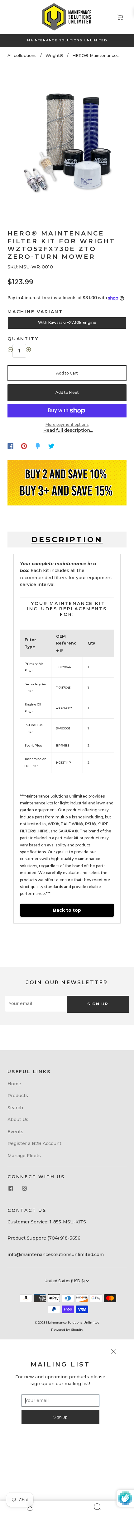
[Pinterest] (24, 446)
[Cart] (120, 17)
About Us (17, 1119)
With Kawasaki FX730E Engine (67, 322)
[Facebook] (10, 446)
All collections (21, 55)
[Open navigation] (14, 17)
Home (14, 1084)
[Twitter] (51, 446)
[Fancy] (38, 446)
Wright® (54, 55)
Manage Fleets (24, 1155)
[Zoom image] (67, 141)
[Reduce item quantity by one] (10, 351)
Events (15, 1131)
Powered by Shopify (67, 1330)
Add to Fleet (67, 392)
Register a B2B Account (34, 1143)
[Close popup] (114, 1352)
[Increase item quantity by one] (28, 351)
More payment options (67, 424)
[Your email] (36, 1003)
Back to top (67, 910)
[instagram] (24, 1188)
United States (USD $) (65, 1280)
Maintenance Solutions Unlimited (72, 1322)
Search (15, 1107)
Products (17, 1095)
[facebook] (10, 1188)
